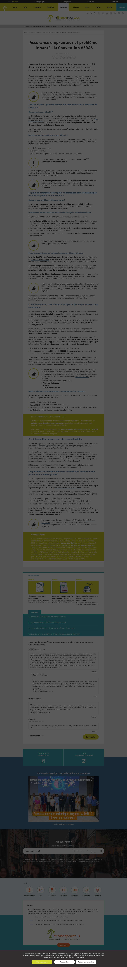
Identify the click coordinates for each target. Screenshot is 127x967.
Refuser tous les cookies (86, 962)
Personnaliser (64, 962)
